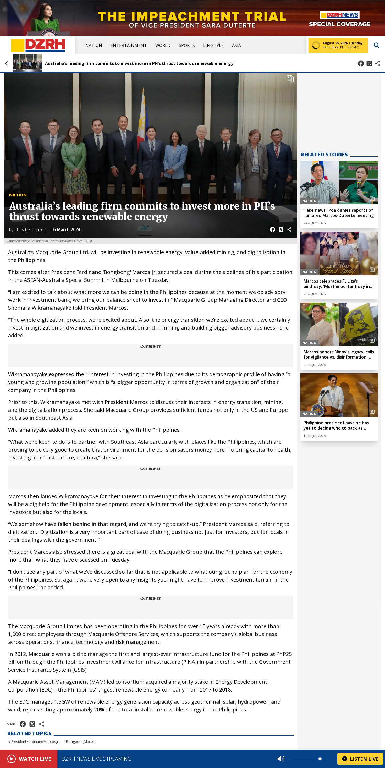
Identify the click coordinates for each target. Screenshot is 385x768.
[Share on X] (369, 63)
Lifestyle (213, 45)
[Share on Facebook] (361, 63)
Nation (93, 45)
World (162, 45)
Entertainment (129, 45)
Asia (236, 45)
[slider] (320, 758)
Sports (187, 45)
